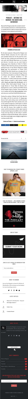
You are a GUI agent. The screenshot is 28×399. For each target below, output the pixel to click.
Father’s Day (9, 307)
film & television (19, 91)
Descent (3, 361)
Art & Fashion (8, 15)
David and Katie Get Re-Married (14, 82)
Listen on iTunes (7, 121)
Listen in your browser (19, 121)
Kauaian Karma (14, 162)
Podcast (14, 15)
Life (11, 15)
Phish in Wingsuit (5, 358)
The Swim (3, 363)
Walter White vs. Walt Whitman (8, 366)
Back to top (13, 396)
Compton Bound (10, 311)
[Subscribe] (22, 125)
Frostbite (3, 369)
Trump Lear (4, 64)
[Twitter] (14, 125)
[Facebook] (5, 125)
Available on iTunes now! (14, 49)
